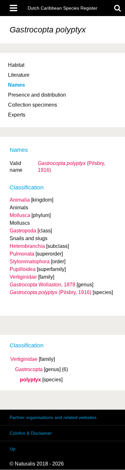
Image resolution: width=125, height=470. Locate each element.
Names (16, 85)
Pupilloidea (23, 269)
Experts (16, 115)
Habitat (16, 65)
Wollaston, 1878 (42, 284)
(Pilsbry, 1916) (50, 292)
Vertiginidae (24, 359)
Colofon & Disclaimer (31, 433)
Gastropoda (23, 230)
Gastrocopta (29, 369)
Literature (18, 75)
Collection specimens (32, 105)
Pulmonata (22, 254)
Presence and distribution (37, 95)
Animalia (20, 200)
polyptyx (30, 379)
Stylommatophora (30, 261)
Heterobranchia (27, 246)
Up (12, 448)
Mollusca (20, 215)
